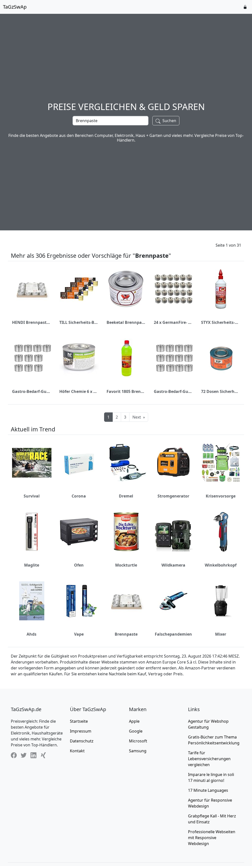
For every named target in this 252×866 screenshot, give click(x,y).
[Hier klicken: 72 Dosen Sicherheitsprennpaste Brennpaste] (220, 358)
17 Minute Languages (208, 790)
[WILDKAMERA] (173, 532)
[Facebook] (14, 755)
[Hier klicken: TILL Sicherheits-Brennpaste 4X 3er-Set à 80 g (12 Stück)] (79, 289)
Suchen (168, 120)
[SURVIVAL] (31, 463)
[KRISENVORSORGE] (220, 462)
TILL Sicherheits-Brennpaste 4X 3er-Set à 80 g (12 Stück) (78, 322)
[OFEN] (79, 531)
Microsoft (138, 741)
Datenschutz (82, 741)
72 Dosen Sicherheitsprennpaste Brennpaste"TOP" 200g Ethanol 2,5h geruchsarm (220, 391)
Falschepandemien (173, 634)
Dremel (126, 496)
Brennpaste (126, 634)
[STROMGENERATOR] (173, 462)
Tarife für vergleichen (209, 758)
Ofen (79, 565)
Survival (32, 496)
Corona (79, 496)
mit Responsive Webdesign (211, 837)
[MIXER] (220, 601)
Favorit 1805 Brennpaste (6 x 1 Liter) (126, 391)
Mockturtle (126, 565)
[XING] (43, 755)
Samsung (137, 751)
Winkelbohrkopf (220, 565)
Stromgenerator (173, 496)
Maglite (31, 565)
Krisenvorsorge (221, 496)
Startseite (79, 721)
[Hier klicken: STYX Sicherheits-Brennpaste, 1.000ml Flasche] (220, 289)
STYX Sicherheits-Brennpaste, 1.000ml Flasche (220, 322)
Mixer (220, 634)
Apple (134, 721)
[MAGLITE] (31, 532)
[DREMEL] (126, 462)
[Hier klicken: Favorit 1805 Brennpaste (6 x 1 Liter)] (126, 358)
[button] (245, 7)
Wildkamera (173, 565)
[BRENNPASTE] (126, 601)
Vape (79, 634)
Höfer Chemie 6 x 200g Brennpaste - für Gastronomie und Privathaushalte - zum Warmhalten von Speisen (78, 391)
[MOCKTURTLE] (126, 532)
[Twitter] (24, 755)
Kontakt (77, 751)
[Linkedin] (33, 755)
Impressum (80, 731)
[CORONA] (79, 463)
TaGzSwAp (15, 6)
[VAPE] (79, 601)
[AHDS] (31, 600)
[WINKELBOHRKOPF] (220, 532)
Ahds (31, 634)
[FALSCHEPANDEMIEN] (173, 601)
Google (135, 731)
